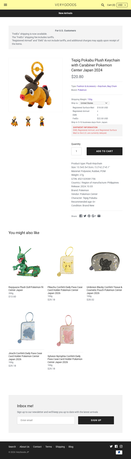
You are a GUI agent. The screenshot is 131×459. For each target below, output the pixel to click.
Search (12, 446)
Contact (37, 446)
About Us (24, 446)
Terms (48, 446)
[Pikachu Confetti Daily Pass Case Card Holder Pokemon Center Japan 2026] (65, 261)
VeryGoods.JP (22, 452)
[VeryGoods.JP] (65, 5)
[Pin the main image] (89, 216)
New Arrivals (65, 13)
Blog (71, 446)
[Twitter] (111, 446)
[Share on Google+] (94, 216)
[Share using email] (99, 216)
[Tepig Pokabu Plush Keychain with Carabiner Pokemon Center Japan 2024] (36, 85)
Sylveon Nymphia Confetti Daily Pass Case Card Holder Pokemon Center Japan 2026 (65, 359)
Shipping (60, 446)
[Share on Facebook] (80, 216)
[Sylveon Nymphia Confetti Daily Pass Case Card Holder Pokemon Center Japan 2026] (65, 330)
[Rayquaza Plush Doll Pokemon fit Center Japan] (26, 261)
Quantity (76, 144)
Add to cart (104, 151)
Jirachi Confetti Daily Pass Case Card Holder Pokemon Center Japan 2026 (25, 356)
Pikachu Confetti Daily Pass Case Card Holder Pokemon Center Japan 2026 (65, 290)
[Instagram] (121, 446)
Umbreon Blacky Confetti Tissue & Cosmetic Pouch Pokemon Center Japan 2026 (104, 290)
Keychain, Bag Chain (107, 86)
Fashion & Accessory (86, 86)
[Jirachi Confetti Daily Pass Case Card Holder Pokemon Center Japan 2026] (26, 328)
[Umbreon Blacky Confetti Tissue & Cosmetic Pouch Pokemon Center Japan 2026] (104, 261)
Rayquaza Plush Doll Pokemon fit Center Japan (26, 289)
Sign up (96, 420)
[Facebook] (116, 446)
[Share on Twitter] (85, 216)
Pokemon (82, 90)
